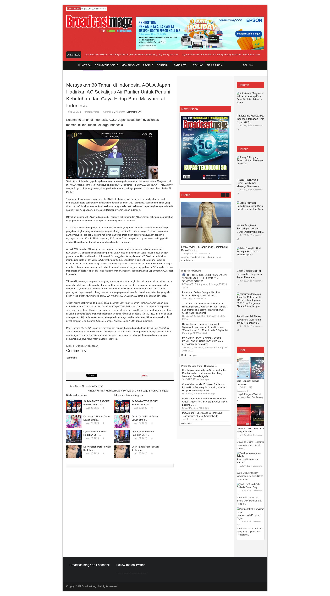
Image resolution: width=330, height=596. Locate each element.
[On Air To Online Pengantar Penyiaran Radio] (250, 425)
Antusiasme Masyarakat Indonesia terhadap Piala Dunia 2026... (250, 119)
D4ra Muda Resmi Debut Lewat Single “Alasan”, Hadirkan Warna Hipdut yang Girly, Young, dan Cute (122, 54)
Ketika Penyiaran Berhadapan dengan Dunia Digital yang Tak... (250, 228)
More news (186, 423)
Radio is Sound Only (247, 487)
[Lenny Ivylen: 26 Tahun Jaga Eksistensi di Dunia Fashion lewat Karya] (207, 242)
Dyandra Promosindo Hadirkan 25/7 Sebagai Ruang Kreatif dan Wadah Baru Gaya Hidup (215, 54)
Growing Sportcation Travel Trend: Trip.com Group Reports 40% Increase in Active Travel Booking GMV (204, 401)
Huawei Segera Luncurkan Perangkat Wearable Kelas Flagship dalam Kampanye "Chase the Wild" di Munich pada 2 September (205, 327)
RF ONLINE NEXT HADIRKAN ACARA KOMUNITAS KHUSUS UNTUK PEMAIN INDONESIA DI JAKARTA (202, 341)
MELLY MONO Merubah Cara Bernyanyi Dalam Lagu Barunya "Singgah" (129, 390)
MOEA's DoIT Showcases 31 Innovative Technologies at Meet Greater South (202, 414)
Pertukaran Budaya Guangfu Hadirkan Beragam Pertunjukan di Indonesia (201, 294)
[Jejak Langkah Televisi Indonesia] (250, 378)
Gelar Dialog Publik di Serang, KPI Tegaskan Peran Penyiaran (249, 274)
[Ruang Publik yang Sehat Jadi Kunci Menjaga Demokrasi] (250, 166)
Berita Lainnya (188, 355)
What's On (120, 112)
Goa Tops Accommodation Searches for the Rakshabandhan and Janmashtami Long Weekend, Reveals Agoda (204, 373)
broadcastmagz (92, 112)
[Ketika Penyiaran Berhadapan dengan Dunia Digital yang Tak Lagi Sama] (250, 211)
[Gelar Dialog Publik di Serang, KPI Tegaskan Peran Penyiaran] (250, 257)
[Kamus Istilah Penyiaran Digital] (250, 512)
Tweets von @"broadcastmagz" (132, 573)
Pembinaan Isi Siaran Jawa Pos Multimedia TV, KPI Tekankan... (249, 319)
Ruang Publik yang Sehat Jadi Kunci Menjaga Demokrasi (248, 183)
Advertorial (108, 112)
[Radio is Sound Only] (248, 484)
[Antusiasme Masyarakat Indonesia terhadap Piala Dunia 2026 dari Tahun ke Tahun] (250, 102)
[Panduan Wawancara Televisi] (250, 456)
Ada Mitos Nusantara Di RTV (86, 386)
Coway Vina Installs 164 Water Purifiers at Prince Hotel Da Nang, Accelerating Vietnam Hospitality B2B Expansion (204, 387)
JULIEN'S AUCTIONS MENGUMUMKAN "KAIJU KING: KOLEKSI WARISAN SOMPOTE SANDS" (204, 278)
